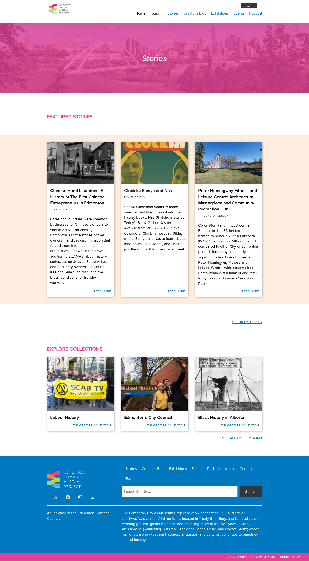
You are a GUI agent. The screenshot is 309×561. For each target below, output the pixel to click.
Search (251, 491)
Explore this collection (92, 425)
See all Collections (242, 438)
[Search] (249, 5)
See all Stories (247, 321)
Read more (102, 291)
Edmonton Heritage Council (78, 515)
